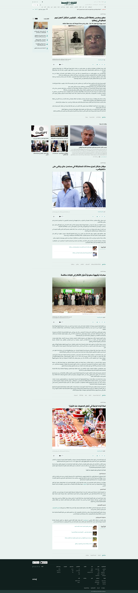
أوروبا (98, 570)
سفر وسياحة (58, 570)
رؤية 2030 (81, 395)
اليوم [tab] (36, 18)
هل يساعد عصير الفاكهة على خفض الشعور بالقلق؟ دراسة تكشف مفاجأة (78, 538)
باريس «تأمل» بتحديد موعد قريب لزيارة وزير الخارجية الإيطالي (93, 147)
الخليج (104, 570)
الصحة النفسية (93, 555)
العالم (86, 7)
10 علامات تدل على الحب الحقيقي (40, 48)
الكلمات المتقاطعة (77, 580)
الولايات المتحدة (97, 569)
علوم (72, 570)
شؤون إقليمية (104, 575)
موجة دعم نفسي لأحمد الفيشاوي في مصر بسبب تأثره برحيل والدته (40, 36)
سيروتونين (86, 520)
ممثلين (77, 264)
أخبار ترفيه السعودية (97, 395)
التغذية (99, 555)
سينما (79, 572)
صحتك (72, 569)
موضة (86, 117)
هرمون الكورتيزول (56, 508)
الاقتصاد (80, 7)
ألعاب (45, 7)
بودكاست (48, 7)
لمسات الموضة (58, 572)
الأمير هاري (87, 264)
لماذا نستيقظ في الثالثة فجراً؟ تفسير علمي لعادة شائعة (41, 44)
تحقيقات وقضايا (97, 582)
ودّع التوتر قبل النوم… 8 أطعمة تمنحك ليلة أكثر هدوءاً (82, 532)
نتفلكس (82, 264)
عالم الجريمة (92, 117)
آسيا (98, 572)
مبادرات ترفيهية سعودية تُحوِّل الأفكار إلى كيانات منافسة (83, 275)
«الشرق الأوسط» (100, 59)
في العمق (55, 7)
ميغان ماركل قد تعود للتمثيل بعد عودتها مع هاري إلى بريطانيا (80, 247)
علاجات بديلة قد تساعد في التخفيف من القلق (83, 543)
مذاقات (59, 569)
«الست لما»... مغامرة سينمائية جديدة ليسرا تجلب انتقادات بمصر (40, 40)
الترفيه (90, 395)
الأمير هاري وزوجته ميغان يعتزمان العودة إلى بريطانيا (82, 252)
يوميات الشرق (103, 14)
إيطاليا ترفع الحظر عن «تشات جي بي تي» (40, 138)
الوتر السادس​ (78, 570)
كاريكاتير (92, 570)
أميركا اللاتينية (97, 575)
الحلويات (85, 484)
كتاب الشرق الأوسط (90, 572)
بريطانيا (72, 264)
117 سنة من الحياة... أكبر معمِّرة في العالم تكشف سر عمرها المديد (40, 32)
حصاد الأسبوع (97, 580)
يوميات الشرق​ (63, 7)
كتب (79, 569)
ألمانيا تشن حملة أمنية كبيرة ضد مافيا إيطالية (59, 138)
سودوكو (79, 582)
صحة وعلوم (71, 7)
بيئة (72, 572)
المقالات (92, 569)
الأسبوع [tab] (34, 18)
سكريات (87, 555)
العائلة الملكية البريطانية (96, 264)
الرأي (83, 7)
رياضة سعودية (104, 580)
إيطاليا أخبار (98, 117)
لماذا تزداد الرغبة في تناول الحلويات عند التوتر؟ (87, 406)
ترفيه (86, 395)
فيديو (51, 7)
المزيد (42, 7)
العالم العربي (104, 569)
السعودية (76, 395)
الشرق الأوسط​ (90, 7)
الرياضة (59, 7)
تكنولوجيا (67, 7)
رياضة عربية (104, 582)
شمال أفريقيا (103, 572)
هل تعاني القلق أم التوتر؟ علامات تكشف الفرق (83, 526)
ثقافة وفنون (76, 7)
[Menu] (105, 7)
